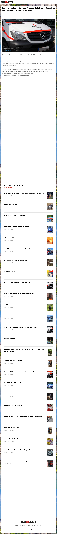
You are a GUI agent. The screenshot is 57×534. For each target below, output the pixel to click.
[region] (28, 109)
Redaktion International (8, 12)
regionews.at (8, 50)
